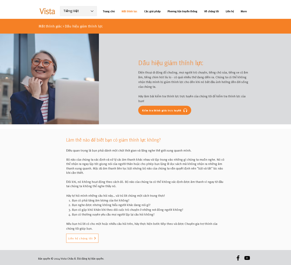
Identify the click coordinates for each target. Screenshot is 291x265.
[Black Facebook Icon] (238, 258)
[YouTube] (247, 258)
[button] (82, 238)
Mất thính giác (50, 26)
